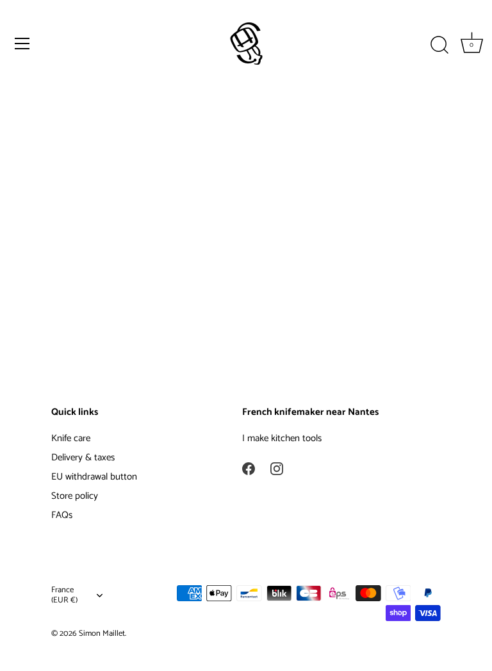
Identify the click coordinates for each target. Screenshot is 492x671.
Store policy (74, 496)
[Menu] (22, 43)
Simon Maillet (102, 633)
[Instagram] (276, 468)
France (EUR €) (64, 595)
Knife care (70, 438)
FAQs (61, 515)
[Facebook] (248, 468)
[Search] (439, 45)
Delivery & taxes (83, 457)
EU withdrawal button (94, 477)
